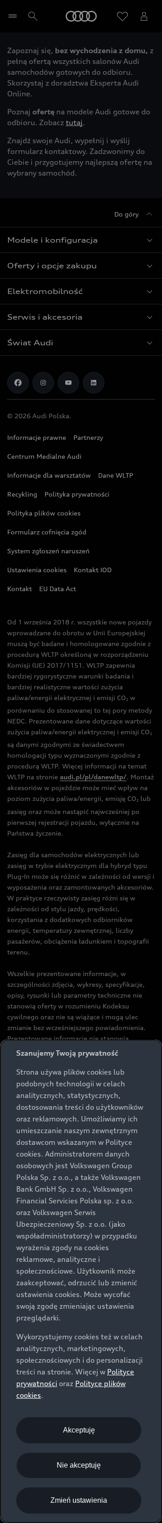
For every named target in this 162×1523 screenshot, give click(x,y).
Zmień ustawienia (78, 1500)
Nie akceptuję (79, 1465)
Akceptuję (79, 1430)
